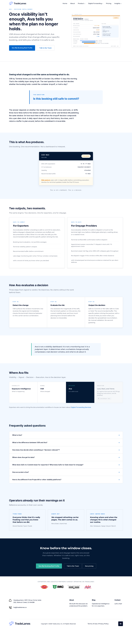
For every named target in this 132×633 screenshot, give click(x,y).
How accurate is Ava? (20, 472)
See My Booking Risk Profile (22, 48)
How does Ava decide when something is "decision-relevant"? (36, 450)
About (72, 3)
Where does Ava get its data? (23, 457)
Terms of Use (93, 624)
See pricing (89, 566)
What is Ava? (17, 435)
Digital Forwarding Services (81, 407)
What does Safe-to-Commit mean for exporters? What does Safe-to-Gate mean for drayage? (47, 465)
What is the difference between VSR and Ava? (29, 442)
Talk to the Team (45, 48)
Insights (117, 3)
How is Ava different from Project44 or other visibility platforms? (36, 480)
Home (65, 3)
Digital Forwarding (95, 3)
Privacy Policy (103, 624)
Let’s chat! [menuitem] (118, 604)
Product (81, 3)
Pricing (108, 3)
